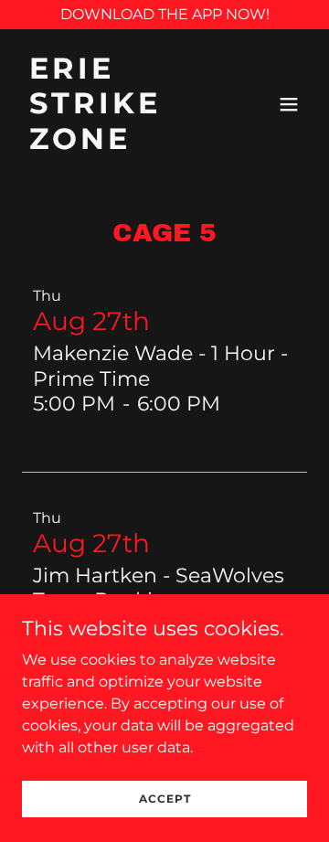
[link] (121, 144)
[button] (289, 104)
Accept (165, 798)
